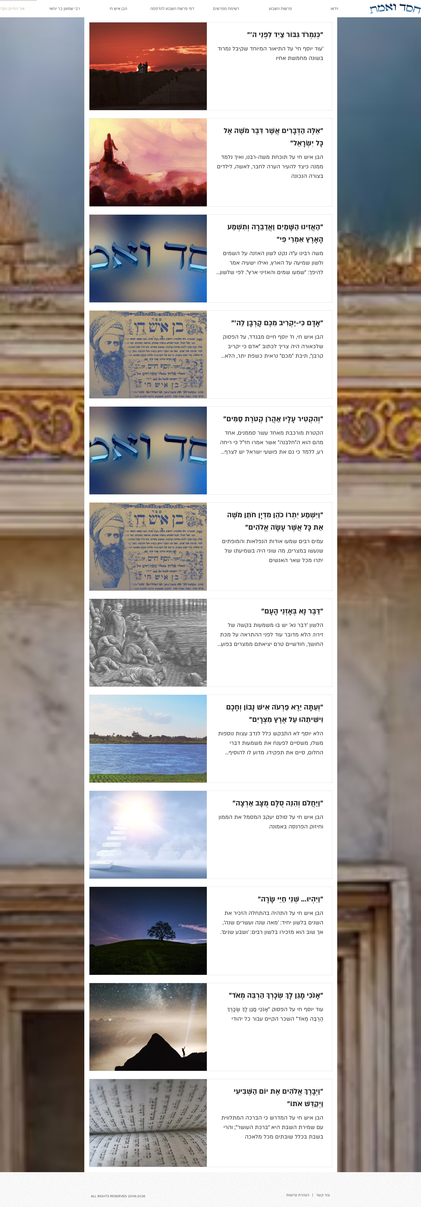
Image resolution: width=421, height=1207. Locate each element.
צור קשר (323, 1195)
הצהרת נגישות (297, 1195)
